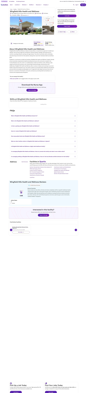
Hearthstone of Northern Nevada (37, 175)
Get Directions (25, 161)
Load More (32, 177)
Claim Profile (67, 26)
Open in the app (43, 215)
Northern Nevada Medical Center (61, 173)
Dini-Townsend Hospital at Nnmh (37, 172)
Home (11, 9)
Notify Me (67, 16)
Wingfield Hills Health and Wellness (61, 170)
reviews (41, 45)
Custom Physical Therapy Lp (36, 170)
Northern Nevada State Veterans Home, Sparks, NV (41, 167)
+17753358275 (14, 15)
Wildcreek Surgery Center (35, 168)
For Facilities (11, 1)
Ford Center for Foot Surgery (60, 168)
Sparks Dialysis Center (59, 172)
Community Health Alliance (36, 173)
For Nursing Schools (20, 1)
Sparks (43, 161)
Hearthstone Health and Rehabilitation (62, 167)
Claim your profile (14, 78)
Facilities (15, 9)
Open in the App (32, 90)
